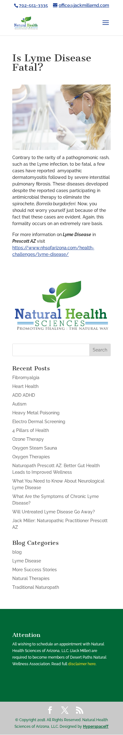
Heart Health (25, 386)
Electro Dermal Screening (38, 421)
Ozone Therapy (28, 439)
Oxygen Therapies (31, 456)
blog (17, 552)
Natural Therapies (31, 578)
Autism (19, 403)
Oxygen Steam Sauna (34, 447)
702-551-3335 (33, 5)
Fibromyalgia (25, 377)
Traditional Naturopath (35, 587)
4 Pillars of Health (30, 430)
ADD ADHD (23, 395)
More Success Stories (34, 569)
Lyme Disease (26, 560)
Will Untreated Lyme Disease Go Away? (53, 511)
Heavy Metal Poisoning (36, 412)
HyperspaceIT (95, 726)
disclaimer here (82, 664)
